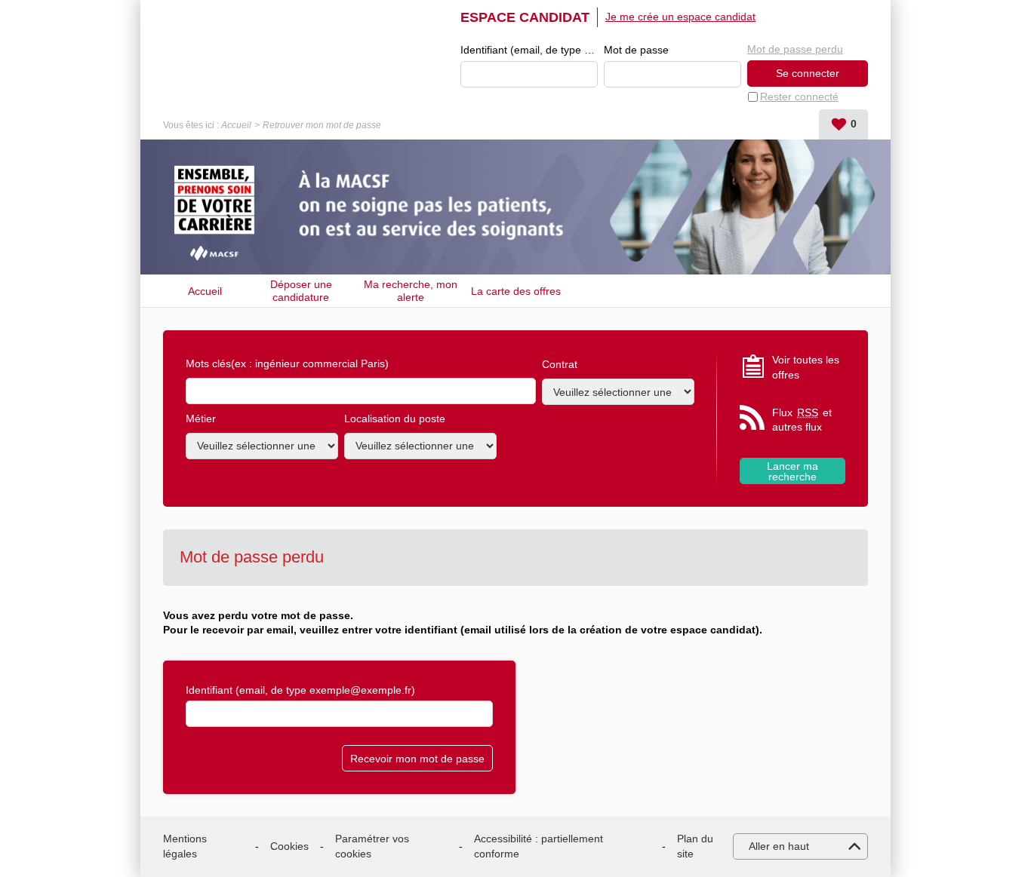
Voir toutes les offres (805, 367)
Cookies (289, 846)
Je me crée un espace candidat (680, 17)
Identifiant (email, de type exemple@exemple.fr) (529, 50)
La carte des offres (516, 291)
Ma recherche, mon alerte (410, 290)
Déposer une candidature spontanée (301, 290)
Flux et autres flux (802, 420)
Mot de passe (636, 50)
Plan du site (695, 846)
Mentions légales (185, 846)
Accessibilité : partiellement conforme (538, 846)
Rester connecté (799, 96)
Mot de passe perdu (795, 49)
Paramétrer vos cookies (372, 846)
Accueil (236, 125)
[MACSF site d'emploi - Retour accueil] (170, 18)
